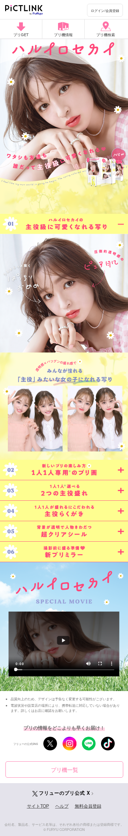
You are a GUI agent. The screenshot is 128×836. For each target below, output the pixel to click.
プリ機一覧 (64, 770)
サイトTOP (38, 806)
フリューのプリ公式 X (64, 792)
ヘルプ (62, 806)
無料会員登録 (88, 806)
